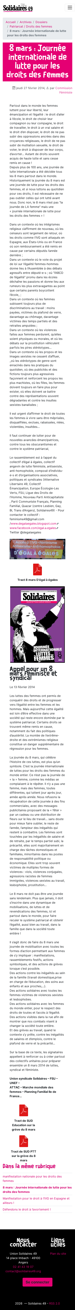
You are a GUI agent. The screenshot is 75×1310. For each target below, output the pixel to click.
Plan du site (58, 1253)
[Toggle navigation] (70, 7)
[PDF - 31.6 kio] (23, 1141)
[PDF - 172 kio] (23, 1110)
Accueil (11, 22)
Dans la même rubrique (29, 1166)
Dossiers (41, 22)
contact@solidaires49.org (23, 1271)
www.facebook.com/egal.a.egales (33, 528)
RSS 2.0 (54, 1303)
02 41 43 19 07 (23, 1267)
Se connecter (37, 1282)
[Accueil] (16, 7)
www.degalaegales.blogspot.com (33, 523)
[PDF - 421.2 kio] (37, 569)
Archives (25, 22)
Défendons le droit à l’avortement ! (27, 1209)
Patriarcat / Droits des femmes (31, 26)
